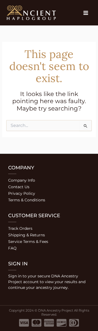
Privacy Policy (21, 193)
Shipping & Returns (26, 235)
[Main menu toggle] (85, 12)
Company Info (21, 180)
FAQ (12, 248)
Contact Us (18, 186)
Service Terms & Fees (28, 241)
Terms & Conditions (26, 200)
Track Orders (20, 228)
